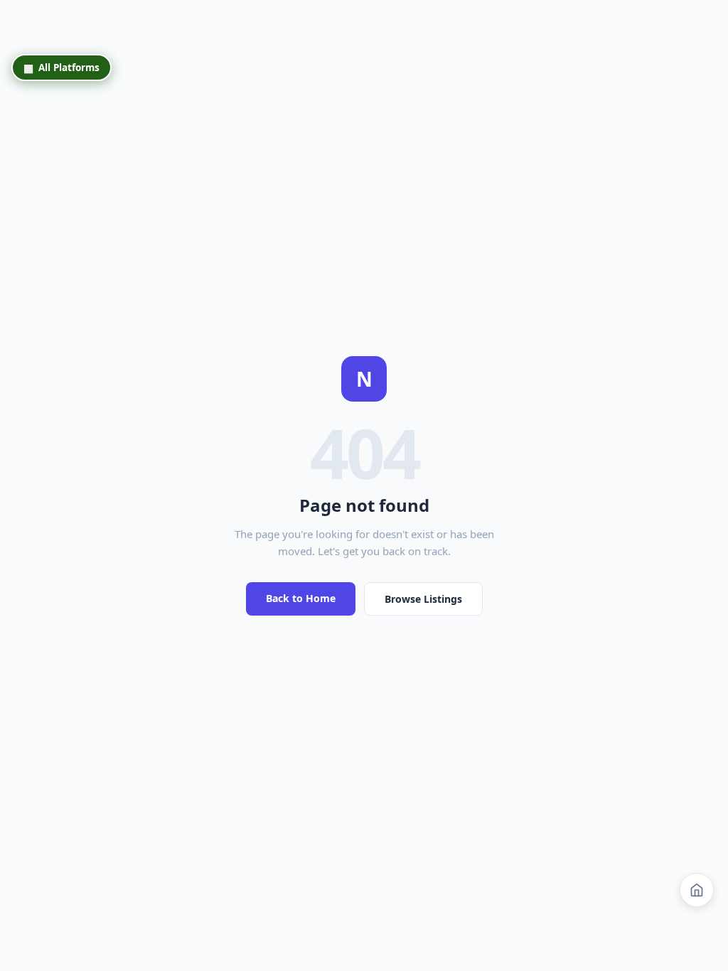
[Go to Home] (697, 890)
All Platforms (61, 67)
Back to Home (301, 598)
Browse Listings (423, 599)
